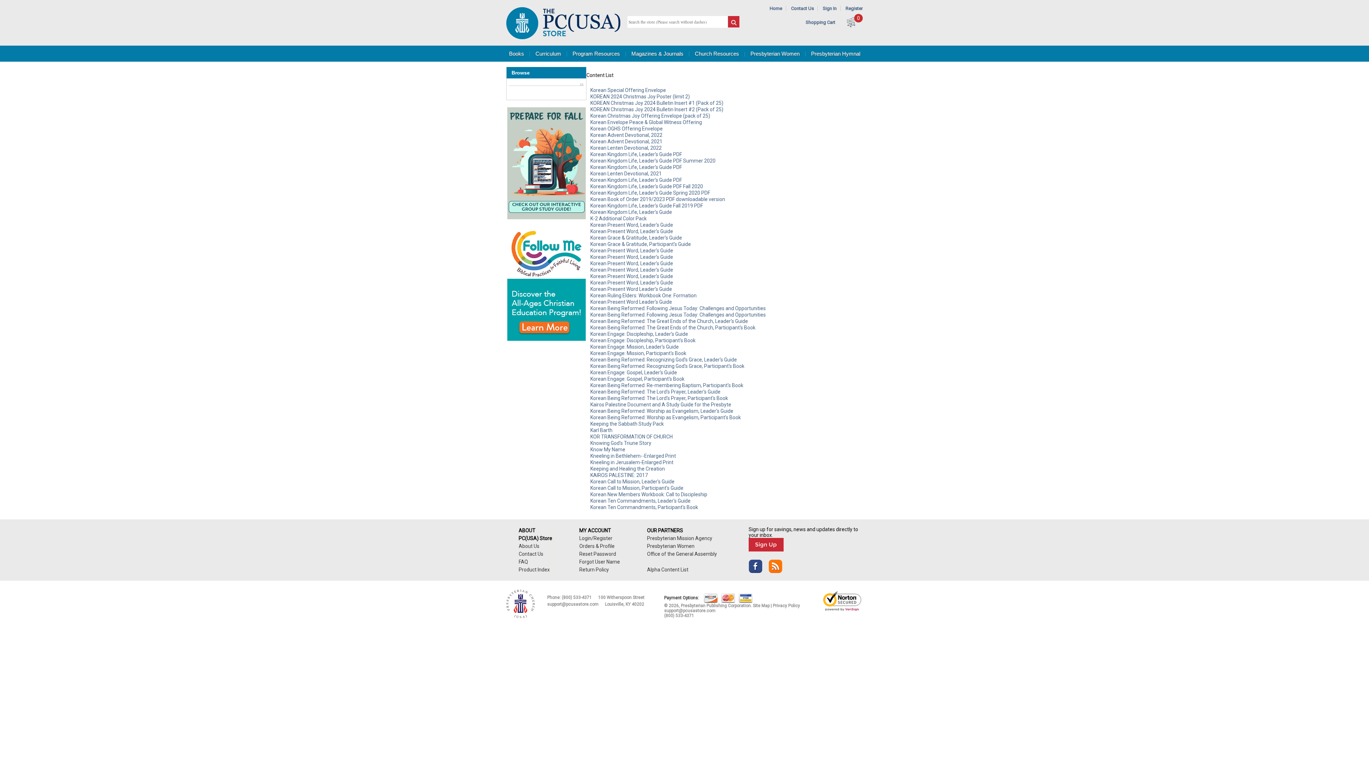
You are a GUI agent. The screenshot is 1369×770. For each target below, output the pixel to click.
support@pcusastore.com (573, 604)
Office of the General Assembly (682, 554)
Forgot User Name (599, 562)
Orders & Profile (597, 546)
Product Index (534, 570)
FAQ (523, 562)
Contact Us (802, 8)
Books (516, 54)
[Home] (563, 37)
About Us (529, 546)
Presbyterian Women (775, 54)
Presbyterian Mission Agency (679, 538)
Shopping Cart (820, 22)
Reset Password (597, 554)
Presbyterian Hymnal (835, 54)
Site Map (761, 605)
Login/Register (595, 538)
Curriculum (548, 54)
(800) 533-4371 (577, 597)
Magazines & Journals (657, 54)
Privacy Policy (786, 605)
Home (776, 8)
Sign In (830, 8)
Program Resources (596, 54)
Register (854, 8)
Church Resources (717, 54)
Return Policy (594, 570)
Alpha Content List (667, 570)
